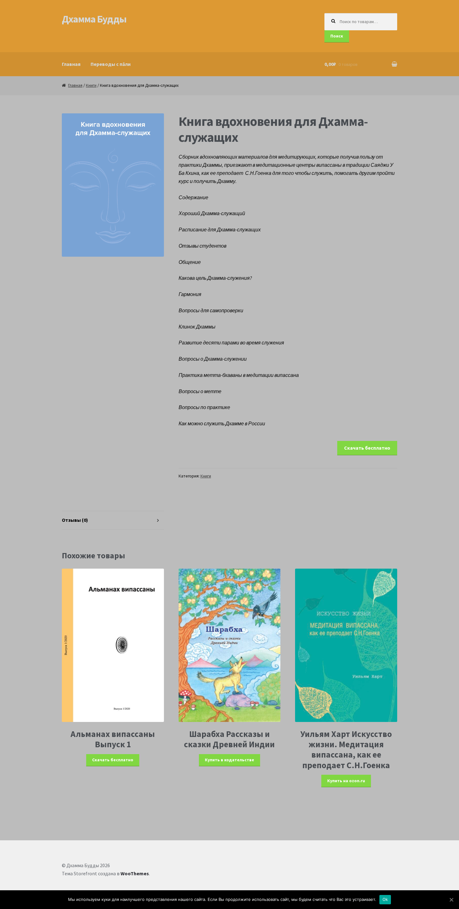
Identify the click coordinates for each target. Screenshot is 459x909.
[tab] (113, 520)
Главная (71, 64)
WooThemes (135, 873)
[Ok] (451, 900)
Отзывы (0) (75, 520)
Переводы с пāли (111, 64)
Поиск (336, 36)
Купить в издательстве (229, 760)
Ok (385, 899)
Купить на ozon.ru (346, 780)
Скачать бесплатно (367, 448)
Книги (91, 85)
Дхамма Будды (94, 19)
